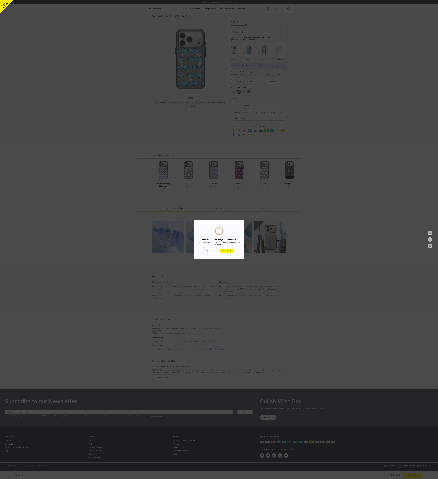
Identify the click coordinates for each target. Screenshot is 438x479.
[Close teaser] (14, 3)
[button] (7, 7)
